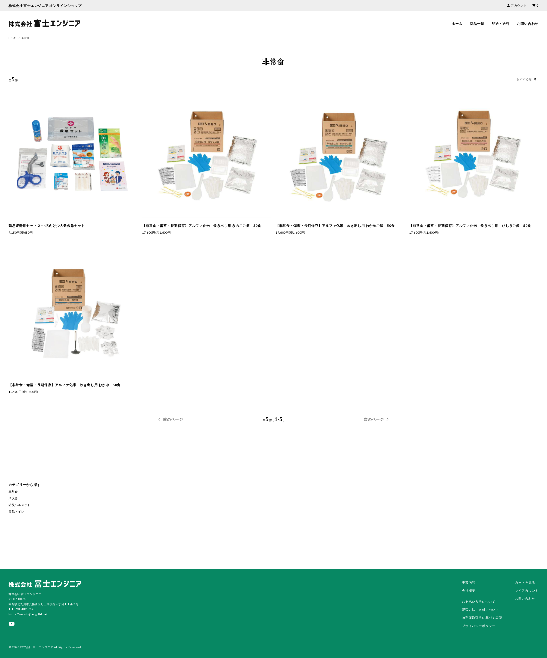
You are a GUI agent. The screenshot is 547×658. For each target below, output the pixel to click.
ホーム (457, 23)
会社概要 (468, 590)
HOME (12, 38)
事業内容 (468, 582)
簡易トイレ (16, 511)
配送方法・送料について (480, 610)
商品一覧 (477, 23)
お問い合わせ (527, 23)
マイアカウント (526, 590)
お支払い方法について (479, 601)
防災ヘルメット (20, 505)
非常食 (25, 38)
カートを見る (525, 582)
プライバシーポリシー (479, 626)
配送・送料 (501, 23)
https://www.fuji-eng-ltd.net (28, 614)
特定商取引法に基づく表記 (482, 618)
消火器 (13, 498)
